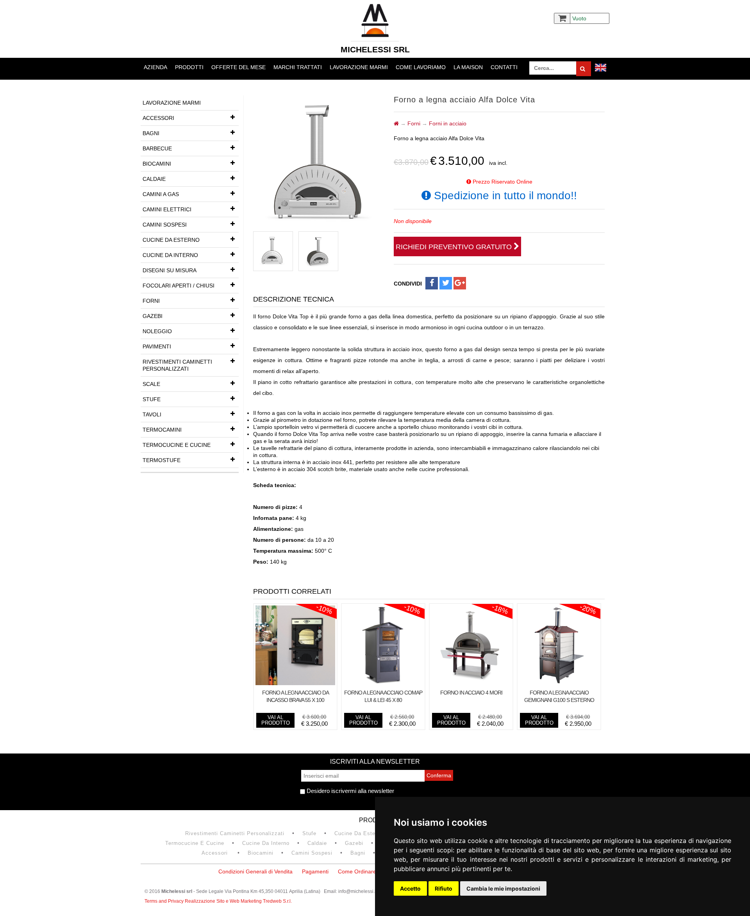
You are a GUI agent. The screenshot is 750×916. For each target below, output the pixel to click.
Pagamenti (315, 871)
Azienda (155, 67)
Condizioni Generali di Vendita (255, 871)
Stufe (152, 399)
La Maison (468, 67)
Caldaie (154, 179)
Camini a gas (161, 194)
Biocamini (157, 164)
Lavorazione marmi (359, 67)
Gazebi (152, 316)
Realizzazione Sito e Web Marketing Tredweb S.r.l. (238, 901)
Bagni (151, 133)
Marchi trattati (297, 67)
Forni (151, 301)
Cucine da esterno (171, 240)
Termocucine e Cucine (177, 445)
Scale (151, 384)
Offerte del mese (238, 67)
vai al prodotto (275, 720)
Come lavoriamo (421, 67)
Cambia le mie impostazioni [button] (503, 888)
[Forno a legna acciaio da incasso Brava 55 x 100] (295, 683)
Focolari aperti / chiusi (178, 285)
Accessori (158, 118)
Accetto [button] (410, 888)
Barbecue (157, 148)
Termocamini (162, 430)
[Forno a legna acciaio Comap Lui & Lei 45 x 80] (383, 683)
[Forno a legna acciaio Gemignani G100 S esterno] (559, 683)
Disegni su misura (169, 270)
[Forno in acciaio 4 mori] (471, 683)
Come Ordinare (357, 871)
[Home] (396, 123)
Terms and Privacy (165, 901)
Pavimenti (157, 346)
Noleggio (157, 331)
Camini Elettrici (167, 209)
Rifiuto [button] (443, 888)
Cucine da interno (170, 255)
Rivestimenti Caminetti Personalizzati (177, 365)
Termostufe (161, 460)
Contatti (504, 67)
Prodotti (189, 67)
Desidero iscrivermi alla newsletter (349, 790)
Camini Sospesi (165, 224)
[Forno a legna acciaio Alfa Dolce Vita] (273, 251)
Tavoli (152, 414)
